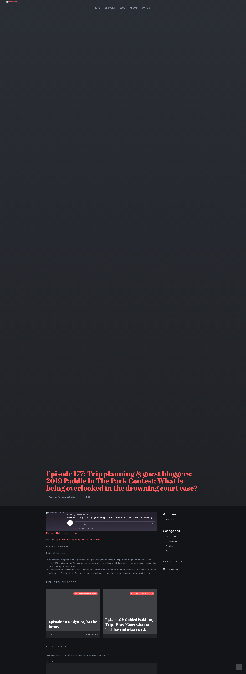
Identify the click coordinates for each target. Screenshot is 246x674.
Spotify (75, 539)
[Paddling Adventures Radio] (11, 4)
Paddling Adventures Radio (61, 497)
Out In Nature (171, 541)
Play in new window (69, 532)
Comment (51, 661)
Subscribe (79, 528)
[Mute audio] (76, 524)
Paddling (169, 546)
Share (90, 528)
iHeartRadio (95, 539)
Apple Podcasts (63, 539)
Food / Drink (171, 536)
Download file (52, 532)
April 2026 (170, 519)
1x (85, 524)
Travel (168, 551)
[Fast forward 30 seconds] (89, 524)
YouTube (84, 539)
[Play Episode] (70, 523)
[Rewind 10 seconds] (80, 524)
